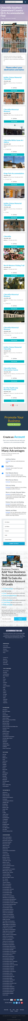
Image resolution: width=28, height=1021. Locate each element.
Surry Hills (5, 829)
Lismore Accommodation (8, 912)
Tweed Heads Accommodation (9, 926)
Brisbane (4, 762)
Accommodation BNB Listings (14, 1019)
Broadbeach (5, 804)
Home (3, 18)
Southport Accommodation (8, 895)
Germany (5, 682)
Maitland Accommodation (8, 911)
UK (10, 1009)
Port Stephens (6, 734)
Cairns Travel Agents (7, 837)
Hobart (4, 782)
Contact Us (5, 657)
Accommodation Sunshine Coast (9, 983)
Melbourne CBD (6, 794)
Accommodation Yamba (8, 907)
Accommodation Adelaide (8, 993)
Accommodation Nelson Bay (8, 958)
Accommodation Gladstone (8, 966)
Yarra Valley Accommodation (9, 921)
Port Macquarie (6, 781)
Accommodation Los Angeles (9, 869)
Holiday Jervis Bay (6, 919)
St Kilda (4, 812)
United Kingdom (6, 685)
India (4, 689)
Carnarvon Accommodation (8, 941)
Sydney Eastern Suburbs (8, 797)
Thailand (5, 701)
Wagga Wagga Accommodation (9, 924)
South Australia (6, 724)
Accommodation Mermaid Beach (9, 899)
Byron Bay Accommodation (8, 942)
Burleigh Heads (6, 824)
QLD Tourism (5, 880)
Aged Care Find (6, 845)
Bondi (4, 810)
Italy (4, 677)
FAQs (4, 652)
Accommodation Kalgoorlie (8, 963)
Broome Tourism (6, 857)
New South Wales (6, 711)
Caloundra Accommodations (9, 917)
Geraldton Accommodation (8, 937)
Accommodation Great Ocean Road (10, 964)
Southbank (5, 799)
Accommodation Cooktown (8, 969)
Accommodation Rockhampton (9, 948)
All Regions (5, 709)
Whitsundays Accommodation (9, 922)
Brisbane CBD (5, 807)
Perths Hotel (5, 995)
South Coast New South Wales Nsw (10, 726)
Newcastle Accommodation (8, 956)
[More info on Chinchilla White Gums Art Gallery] (14, 165)
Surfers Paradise (6, 795)
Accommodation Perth (7, 984)
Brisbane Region (6, 731)
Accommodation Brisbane (8, 991)
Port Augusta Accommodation (9, 929)
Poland (4, 692)
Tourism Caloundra (7, 864)
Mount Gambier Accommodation (9, 934)
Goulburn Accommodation (8, 914)
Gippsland (5, 741)
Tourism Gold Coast (7, 875)
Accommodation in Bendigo (8, 916)
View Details (14, 90)
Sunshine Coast (6, 728)
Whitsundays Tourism (7, 870)
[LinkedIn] (14, 1002)
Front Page (5, 660)
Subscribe (5, 662)
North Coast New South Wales (9, 719)
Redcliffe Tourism (6, 858)
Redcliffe (4, 776)
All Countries (6, 670)
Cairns (4, 771)
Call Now (14, 87)
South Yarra (5, 826)
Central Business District (8, 800)
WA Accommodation (7, 884)
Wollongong (5, 772)
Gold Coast (5, 761)
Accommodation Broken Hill (8, 976)
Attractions (5, 852)
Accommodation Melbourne (8, 986)
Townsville (5, 777)
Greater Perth (6, 733)
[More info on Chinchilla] (14, 257)
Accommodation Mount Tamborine (10, 961)
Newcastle (5, 769)
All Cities (4, 754)
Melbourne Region (6, 716)
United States (6, 674)
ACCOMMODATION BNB (14, 630)
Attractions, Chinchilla (11, 18)
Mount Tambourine (7, 784)
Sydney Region (6, 718)
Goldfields (5, 746)
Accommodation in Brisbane (8, 988)
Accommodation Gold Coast (9, 989)
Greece (4, 690)
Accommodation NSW (7, 892)
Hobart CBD (5, 809)
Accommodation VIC (7, 887)
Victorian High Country (7, 738)
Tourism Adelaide (6, 874)
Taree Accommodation (7, 906)
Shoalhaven (5, 739)
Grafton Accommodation (8, 936)
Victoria (4, 713)
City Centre (5, 821)
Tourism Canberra (6, 882)
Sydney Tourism (6, 855)
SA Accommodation (7, 885)
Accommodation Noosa (7, 954)
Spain (4, 680)
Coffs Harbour (6, 786)
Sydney (4, 756)
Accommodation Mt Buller (8, 959)
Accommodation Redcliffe (8, 949)
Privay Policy (5, 664)
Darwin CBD (5, 805)
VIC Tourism (5, 879)
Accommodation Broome (8, 974)
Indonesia (5, 699)
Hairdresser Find (6, 847)
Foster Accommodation (8, 939)
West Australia (6, 721)
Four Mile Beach (6, 827)
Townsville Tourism (7, 860)
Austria (4, 695)
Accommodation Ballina (7, 978)
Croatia (4, 684)
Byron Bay (5, 774)
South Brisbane (6, 817)
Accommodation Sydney (8, 981)
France (4, 679)
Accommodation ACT (7, 894)
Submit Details (14, 543)
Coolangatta (5, 819)
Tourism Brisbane (6, 867)
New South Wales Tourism (8, 877)
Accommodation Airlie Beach (9, 979)
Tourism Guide (6, 853)
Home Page (5, 645)
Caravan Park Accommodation (9, 850)
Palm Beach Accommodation (9, 897)
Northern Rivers (6, 723)
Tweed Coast (5, 743)
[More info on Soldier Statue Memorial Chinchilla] (14, 101)
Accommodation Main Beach (9, 900)
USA (14, 1009)
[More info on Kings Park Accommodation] (14, 195)
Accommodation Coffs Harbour (9, 971)
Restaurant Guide (6, 843)
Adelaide (4, 764)
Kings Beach (5, 815)
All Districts (5, 792)
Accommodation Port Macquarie (9, 951)
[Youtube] (22, 1002)
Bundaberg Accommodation (8, 944)
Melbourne (5, 757)
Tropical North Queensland (8, 736)
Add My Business (14, 424)
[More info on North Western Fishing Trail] (14, 286)
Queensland (5, 714)
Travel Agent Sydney (7, 838)
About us (5, 659)
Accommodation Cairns (7, 973)
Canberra (5, 766)
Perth (4, 759)
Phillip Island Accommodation (9, 931)
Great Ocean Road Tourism (8, 865)
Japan (4, 697)
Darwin (4, 767)
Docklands (5, 822)
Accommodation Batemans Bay (9, 904)
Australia (5, 672)
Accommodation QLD (7, 890)
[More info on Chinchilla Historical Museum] (14, 132)
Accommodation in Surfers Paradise (10, 902)
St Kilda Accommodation (8, 927)
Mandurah (5, 779)
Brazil (4, 687)
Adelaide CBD (5, 802)
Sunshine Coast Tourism (8, 872)
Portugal (5, 694)
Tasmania (5, 729)
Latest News (5, 650)
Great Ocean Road (7, 748)
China (11, 1011)
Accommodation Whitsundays (9, 946)
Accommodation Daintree (8, 909)
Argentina (5, 702)
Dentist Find (5, 848)
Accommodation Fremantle (8, 968)
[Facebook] (19, 1002)
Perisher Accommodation (8, 932)
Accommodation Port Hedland (9, 953)
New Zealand (6, 675)
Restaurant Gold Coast (7, 840)
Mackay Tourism (6, 862)
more (16, 405)
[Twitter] (17, 1002)
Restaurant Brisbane (7, 842)
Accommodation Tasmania (8, 889)
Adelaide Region (6, 745)
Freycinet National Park (7, 831)
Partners (5, 649)
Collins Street (5, 814)
